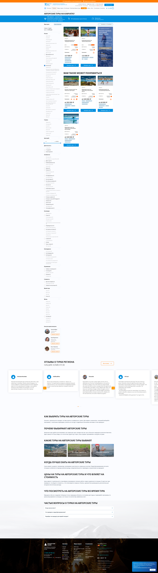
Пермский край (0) (49, 81)
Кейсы (88, 8)
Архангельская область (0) (51, 43)
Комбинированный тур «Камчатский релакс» (87, 41)
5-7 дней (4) (48, 149)
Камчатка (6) (48, 65)
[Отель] (77, 52)
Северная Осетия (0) (50, 90)
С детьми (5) (48, 238)
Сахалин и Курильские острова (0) (53, 88)
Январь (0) (48, 301)
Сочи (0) (47, 97)
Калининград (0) (49, 63)
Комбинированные (68, 57)
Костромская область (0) (51, 74)
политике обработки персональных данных (142, 567)
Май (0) (47, 309)
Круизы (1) (48, 168)
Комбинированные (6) (50, 162)
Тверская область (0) (50, 99)
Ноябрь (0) (48, 320)
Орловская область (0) (50, 79)
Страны (46, 119)
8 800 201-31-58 (90, 4)
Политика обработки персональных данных (105, 561)
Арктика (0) (48, 41)
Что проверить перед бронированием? (55, 512)
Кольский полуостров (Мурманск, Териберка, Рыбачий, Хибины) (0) (52, 70)
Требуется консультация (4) (51, 285)
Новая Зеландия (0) (50, 131)
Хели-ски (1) (48, 202)
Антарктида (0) (49, 39)
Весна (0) (48, 292)
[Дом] (77, 99)
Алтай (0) (48, 37)
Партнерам (88, 550)
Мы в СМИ (87, 548)
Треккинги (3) (48, 200)
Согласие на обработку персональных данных (104, 563)
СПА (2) (47, 242)
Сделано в (99, 569)
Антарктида (65, 550)
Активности (47, 154)
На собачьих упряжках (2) (51, 181)
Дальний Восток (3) (50, 54)
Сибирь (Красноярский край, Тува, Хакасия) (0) (53, 95)
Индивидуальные (89, 100)
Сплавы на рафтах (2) (50, 197)
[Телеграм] (98, 558)
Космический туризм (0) (50, 227)
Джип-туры (76, 551)
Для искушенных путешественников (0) (53, 223)
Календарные (47, 249)
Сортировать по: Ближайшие (106, 24)
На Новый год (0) (49, 258)
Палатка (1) (48, 274)
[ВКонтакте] (100, 558)
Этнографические (68, 60)
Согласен (153, 569)
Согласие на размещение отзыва (104, 567)
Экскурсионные (67, 105)
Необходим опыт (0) (50, 283)
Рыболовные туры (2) (50, 188)
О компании (97, 8)
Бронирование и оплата (89, 557)
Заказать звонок (109, 4)
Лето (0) (47, 294)
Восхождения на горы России (79, 549)
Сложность (47, 279)
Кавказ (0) (48, 61)
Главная (45, 11)
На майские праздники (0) (51, 256)
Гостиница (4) (48, 270)
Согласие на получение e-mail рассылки (105, 565)
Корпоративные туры (75, 8)
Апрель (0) (48, 307)
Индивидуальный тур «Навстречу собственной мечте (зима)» (70, 128)
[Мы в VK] (109, 8)
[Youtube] (101, 558)
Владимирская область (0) (51, 50)
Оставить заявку (105, 48)
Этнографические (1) (50, 208)
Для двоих (91, 57)
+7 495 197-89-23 (82, 4)
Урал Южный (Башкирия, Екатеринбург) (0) (51, 103)
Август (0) (48, 314)
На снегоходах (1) (49, 179)
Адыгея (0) (48, 35)
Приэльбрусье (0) (49, 86)
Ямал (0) (47, 116)
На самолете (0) (49, 177)
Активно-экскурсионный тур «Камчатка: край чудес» (71, 90)
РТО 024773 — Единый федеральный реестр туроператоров (105, 548)
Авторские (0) (48, 213)
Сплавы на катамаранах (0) (51, 195)
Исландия (66, 556)
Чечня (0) (48, 105)
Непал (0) (48, 129)
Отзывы (87, 546)
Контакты (102, 8)
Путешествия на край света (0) (52, 236)
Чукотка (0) (48, 107)
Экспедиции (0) (49, 206)
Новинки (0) (48, 234)
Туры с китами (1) (49, 244)
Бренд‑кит (87, 552)
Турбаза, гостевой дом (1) (51, 268)
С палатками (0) (49, 240)
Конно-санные (77, 555)
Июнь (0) (47, 310)
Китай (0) (47, 125)
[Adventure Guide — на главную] (48, 4)
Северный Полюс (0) (50, 92)
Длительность (47, 145)
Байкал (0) (48, 45)
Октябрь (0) (48, 318)
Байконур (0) (48, 47)
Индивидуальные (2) (50, 225)
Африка (66, 554)
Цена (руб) (46, 138)
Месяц (45, 299)
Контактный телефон (104, 42)
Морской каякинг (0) (50, 171)
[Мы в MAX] (110, 8)
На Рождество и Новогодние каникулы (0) (51, 263)
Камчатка (54, 11)
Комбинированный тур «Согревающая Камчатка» (104, 90)
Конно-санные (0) (49, 164)
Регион (46, 33)
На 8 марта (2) (49, 255)
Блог (92, 8)
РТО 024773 (60, 20)
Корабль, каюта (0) (49, 272)
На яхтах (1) (48, 184)
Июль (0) (47, 312)
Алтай (63, 548)
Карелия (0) (48, 67)
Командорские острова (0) (51, 72)
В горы (66, 107)
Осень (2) (48, 296)
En (112, 8)
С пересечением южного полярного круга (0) (53, 191)
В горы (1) (48, 215)
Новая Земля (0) (49, 77)
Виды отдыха (60, 8)
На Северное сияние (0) (51, 231)
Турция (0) (48, 135)
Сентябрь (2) (48, 316)
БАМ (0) (47, 48)
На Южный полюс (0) (50, 182)
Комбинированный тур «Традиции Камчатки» (70, 41)
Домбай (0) (48, 56)
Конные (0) (48, 166)
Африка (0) (48, 122)
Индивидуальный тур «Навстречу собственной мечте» (87, 90)
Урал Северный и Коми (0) (51, 101)
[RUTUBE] (103, 557)
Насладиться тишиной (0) (51, 233)
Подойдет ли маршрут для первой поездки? (56, 516)
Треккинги (73, 105)
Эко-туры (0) (48, 245)
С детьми (107, 105)
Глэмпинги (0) (48, 220)
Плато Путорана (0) (50, 83)
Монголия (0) (48, 127)
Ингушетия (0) (49, 59)
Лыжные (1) (48, 170)
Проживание (47, 266)
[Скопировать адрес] (99, 553)
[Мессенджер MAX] (105, 557)
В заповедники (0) (49, 217)
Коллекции (66, 8)
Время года (47, 288)
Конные (76, 557)
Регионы (49, 8)
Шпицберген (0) (49, 111)
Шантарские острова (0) (50, 109)
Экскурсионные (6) (49, 204)
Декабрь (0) (48, 321)
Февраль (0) (48, 303)
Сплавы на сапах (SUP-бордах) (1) (52, 198)
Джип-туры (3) (48, 160)
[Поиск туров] (45, 8)
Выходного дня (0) (49, 219)
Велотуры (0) (48, 157)
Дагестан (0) (48, 52)
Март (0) (47, 305)
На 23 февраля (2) (49, 253)
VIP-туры (84, 8)
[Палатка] (71, 99)
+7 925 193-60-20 (99, 4)
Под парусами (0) (49, 186)
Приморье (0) (48, 85)
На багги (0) (48, 173)
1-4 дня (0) (48, 148)
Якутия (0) (48, 115)
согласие (103, 53)
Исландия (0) (48, 124)
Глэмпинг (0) (48, 276)
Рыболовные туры (68, 62)
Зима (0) (47, 290)
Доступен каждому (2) (50, 281)
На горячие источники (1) (51, 229)
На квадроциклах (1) (50, 175)
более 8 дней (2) (49, 151)
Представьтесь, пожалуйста (105, 37)
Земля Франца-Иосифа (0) (51, 58)
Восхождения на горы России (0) (52, 158)
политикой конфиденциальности (106, 58)
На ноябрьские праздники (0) (52, 260)
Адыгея (64, 546)
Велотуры (76, 546)
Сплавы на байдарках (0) (51, 193)
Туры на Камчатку (57, 24)
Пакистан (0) (48, 133)
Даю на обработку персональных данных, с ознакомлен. (106, 56)
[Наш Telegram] (107, 8)
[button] (113, 388)
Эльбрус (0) (48, 113)
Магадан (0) (48, 75)
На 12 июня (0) (49, 251)
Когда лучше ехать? (50, 508)
